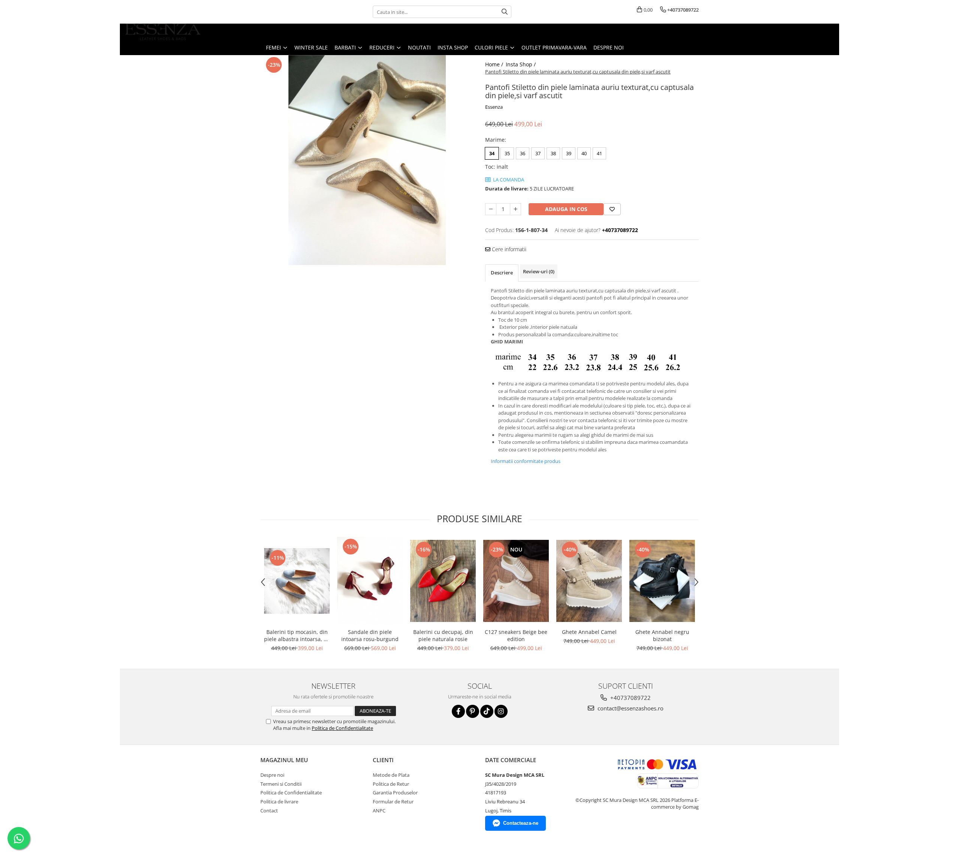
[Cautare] (504, 12)
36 (522, 153)
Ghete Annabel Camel (589, 631)
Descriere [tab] (502, 272)
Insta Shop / (521, 64)
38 (553, 153)
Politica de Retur (391, 784)
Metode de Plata (391, 775)
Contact (269, 810)
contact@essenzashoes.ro (629, 708)
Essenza (494, 106)
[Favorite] (612, 209)
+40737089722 (630, 697)
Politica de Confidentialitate (342, 728)
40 (584, 153)
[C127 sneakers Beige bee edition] (516, 581)
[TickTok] (486, 711)
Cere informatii (508, 249)
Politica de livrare (279, 801)
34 (491, 153)
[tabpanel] (367, 160)
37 (538, 153)
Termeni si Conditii (281, 784)
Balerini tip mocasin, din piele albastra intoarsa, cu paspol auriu (297, 635)
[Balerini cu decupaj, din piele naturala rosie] (443, 581)
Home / (495, 64)
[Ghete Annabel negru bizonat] (662, 581)
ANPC (379, 810)
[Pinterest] (472, 711)
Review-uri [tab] (538, 271)
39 (568, 153)
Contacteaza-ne (520, 823)
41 (599, 153)
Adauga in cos (566, 209)
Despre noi (608, 47)
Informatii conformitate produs (525, 461)
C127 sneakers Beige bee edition (516, 635)
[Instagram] (501, 711)
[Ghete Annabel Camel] (589, 581)
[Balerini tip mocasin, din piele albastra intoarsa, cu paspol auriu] (297, 581)
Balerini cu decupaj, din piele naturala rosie (443, 635)
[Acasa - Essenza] (162, 32)
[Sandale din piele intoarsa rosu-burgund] (370, 581)
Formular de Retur (393, 801)
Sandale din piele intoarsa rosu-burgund (370, 635)
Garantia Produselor (395, 792)
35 (507, 153)
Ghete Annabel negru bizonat (662, 635)
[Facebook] (458, 711)
